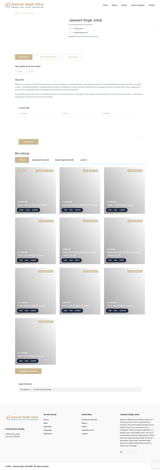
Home (105, 5)
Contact (152, 5)
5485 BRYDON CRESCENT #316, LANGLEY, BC (124, 254)
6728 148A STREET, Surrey (32, 306)
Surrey (30, 71)
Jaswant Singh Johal (85, 20)
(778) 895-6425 (78, 28)
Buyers (114, 5)
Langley (19, 71)
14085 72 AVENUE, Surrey (120, 205)
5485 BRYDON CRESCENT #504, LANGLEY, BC (79, 254)
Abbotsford (48, 434)
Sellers (124, 5)
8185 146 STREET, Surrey (31, 356)
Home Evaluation (138, 5)
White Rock (48, 427)
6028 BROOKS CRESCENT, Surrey (79, 205)
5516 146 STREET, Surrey (120, 306)
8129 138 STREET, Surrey (75, 306)
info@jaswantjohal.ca (80, 32)
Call (48, 57)
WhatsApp (72, 57)
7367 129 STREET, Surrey (31, 255)
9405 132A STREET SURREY (32, 205)
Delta (45, 423)
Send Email (23, 57)
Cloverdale (48, 430)
